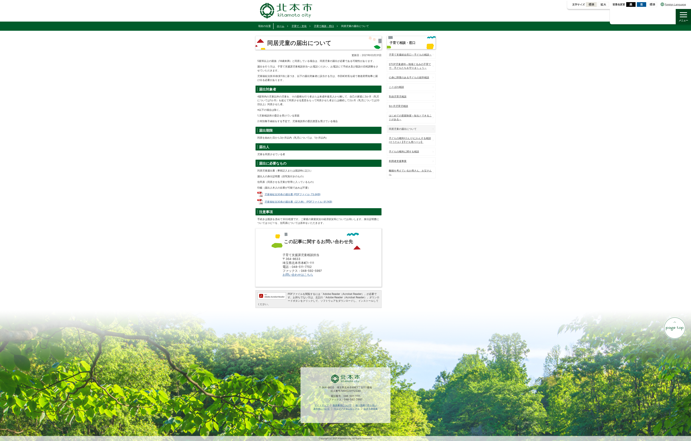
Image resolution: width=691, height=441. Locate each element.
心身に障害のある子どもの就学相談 (409, 77)
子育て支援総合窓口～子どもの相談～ (410, 54)
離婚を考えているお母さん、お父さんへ (410, 172)
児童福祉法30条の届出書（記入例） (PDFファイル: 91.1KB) (298, 201)
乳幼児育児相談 (398, 96)
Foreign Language (675, 4)
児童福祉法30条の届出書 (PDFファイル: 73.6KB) (292, 194)
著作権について (321, 408)
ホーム (280, 26)
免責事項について (342, 405)
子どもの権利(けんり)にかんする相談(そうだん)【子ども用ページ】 (410, 140)
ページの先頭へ (675, 328)
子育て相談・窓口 (324, 26)
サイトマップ (322, 405)
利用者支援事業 (398, 161)
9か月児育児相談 (398, 106)
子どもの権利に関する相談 (404, 151)
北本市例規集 (371, 408)
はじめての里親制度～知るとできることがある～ (410, 117)
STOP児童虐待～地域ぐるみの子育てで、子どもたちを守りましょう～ (410, 66)
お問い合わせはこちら (298, 275)
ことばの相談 (396, 86)
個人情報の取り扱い (366, 405)
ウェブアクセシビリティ (347, 408)
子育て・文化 (299, 26)
